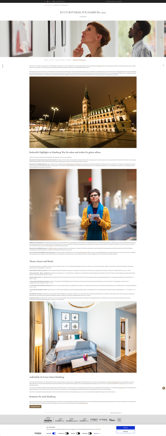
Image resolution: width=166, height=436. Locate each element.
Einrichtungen (120, 387)
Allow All (126, 427)
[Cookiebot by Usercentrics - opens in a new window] (38, 433)
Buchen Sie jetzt (35, 406)
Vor (163, 65)
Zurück (2, 66)
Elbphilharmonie (82, 252)
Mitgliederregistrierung (111, 1)
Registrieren (119, 1)
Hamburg (99, 66)
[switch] (67, 433)
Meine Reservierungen (60, 1)
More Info (96, 433)
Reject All (125, 431)
